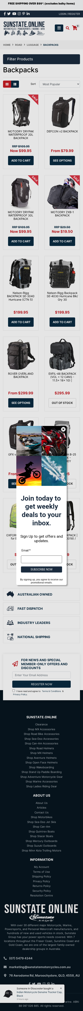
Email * (26, 550)
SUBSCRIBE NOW (41, 569)
